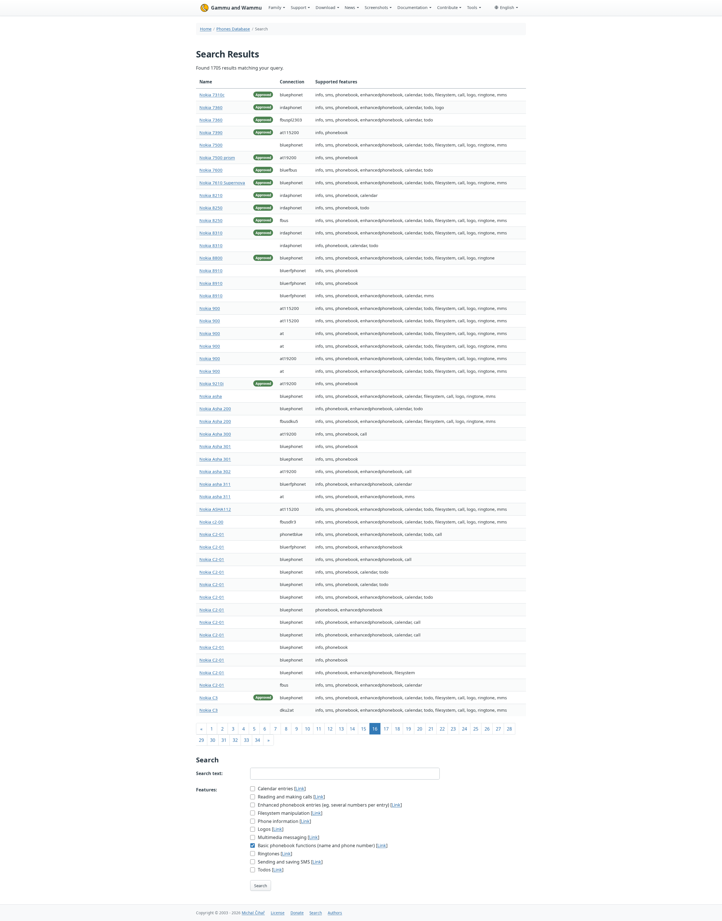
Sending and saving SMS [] (290, 862)
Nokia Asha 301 (215, 446)
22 (442, 729)
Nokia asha (210, 396)
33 (246, 740)
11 (318, 729)
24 (464, 729)
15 (363, 729)
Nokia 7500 (211, 145)
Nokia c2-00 (211, 522)
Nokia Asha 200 (215, 408)
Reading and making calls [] (291, 797)
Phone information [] (284, 821)
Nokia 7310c (211, 94)
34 (257, 740)
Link (300, 788)
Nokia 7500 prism (217, 157)
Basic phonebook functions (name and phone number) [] (322, 845)
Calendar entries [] (281, 788)
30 (212, 740)
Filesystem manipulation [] (289, 813)
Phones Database (233, 29)
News (350, 7)
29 (201, 740)
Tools (472, 7)
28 (509, 729)
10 (307, 729)
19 (408, 729)
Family (274, 7)
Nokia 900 (209, 308)
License (278, 912)
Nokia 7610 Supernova (222, 182)
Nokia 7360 (211, 107)
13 (341, 729)
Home (206, 29)
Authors (335, 912)
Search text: (209, 773)
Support (298, 7)
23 (453, 729)
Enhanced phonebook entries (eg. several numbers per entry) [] (329, 805)
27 (498, 729)
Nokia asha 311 (215, 484)
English (507, 7)
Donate (297, 912)
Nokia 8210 (211, 195)
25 (475, 729)
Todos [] (270, 870)
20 (419, 729)
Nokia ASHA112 (215, 509)
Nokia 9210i (211, 383)
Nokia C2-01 (211, 534)
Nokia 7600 (211, 170)
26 (487, 729)
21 (430, 729)
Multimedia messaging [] (288, 837)
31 (223, 740)
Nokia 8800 (211, 258)
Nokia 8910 (211, 270)
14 (352, 729)
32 (235, 740)
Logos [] (270, 829)
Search (260, 885)
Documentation (412, 7)
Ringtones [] (274, 854)
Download (325, 7)
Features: (206, 790)
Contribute (447, 7)
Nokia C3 (208, 697)
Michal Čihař (253, 912)
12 (330, 729)
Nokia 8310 (211, 233)
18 (397, 729)
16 (374, 729)
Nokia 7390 (211, 132)
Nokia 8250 (211, 207)
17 (386, 729)
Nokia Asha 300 (215, 434)
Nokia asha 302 (215, 471)
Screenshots (376, 7)
